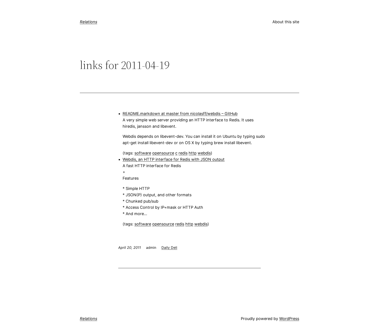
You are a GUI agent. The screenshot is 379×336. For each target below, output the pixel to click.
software (142, 153)
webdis (204, 153)
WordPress (289, 318)
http (193, 153)
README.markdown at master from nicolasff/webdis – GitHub (180, 113)
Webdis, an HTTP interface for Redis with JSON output (174, 159)
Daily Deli (169, 247)
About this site (285, 21)
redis (183, 153)
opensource (163, 153)
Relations (88, 21)
